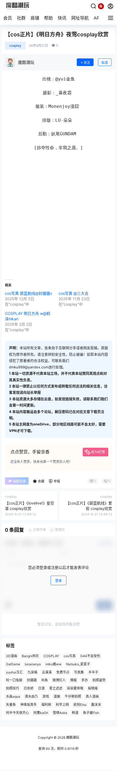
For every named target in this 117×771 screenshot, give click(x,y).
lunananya (33, 664)
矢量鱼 (11, 705)
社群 (21, 18)
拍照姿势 (99, 680)
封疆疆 (32, 680)
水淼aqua (13, 696)
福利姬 (46, 705)
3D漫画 (11, 656)
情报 (73, 680)
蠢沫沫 (96, 705)
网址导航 (80, 18)
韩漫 (75, 713)
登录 (58, 581)
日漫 (41, 689)
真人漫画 (92, 696)
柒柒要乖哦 (75, 689)
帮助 (48, 18)
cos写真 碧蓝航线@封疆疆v (28, 293)
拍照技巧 (12, 689)
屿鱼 (44, 680)
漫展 (57, 696)
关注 (87, 63)
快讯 (62, 18)
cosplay (15, 45)
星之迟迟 (55, 689)
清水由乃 (31, 696)
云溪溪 (47, 672)
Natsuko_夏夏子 (78, 664)
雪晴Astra (60, 713)
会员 (7, 18)
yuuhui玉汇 (14, 672)
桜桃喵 (93, 689)
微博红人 (59, 680)
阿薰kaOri (40, 713)
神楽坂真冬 (28, 705)
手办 (84, 680)
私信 (104, 63)
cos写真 (70, 656)
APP (98, 18)
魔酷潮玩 (72, 737)
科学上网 (62, 705)
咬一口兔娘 (14, 680)
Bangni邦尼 (30, 656)
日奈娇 (28, 689)
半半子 (93, 672)
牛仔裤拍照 (73, 696)
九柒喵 (32, 672)
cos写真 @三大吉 (73, 293)
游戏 (45, 696)
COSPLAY (51, 656)
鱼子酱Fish (91, 713)
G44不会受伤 (90, 656)
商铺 (34, 18)
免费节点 (62, 672)
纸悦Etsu (80, 705)
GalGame (13, 664)
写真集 (79, 672)
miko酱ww (53, 664)
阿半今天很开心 (17, 713)
